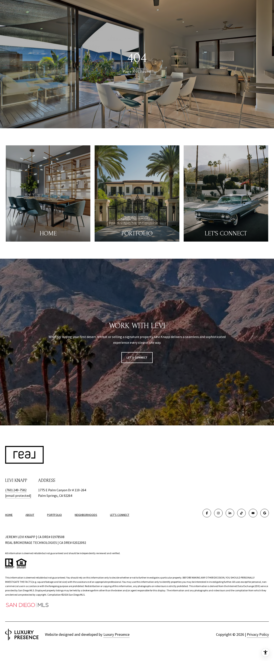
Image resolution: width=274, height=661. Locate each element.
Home (9, 515)
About (29, 515)
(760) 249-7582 (16, 490)
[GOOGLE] (264, 513)
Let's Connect (119, 514)
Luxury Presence (116, 634)
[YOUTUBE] (253, 513)
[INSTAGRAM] (218, 513)
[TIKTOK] (241, 513)
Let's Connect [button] (137, 357)
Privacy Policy (258, 634)
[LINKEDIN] (230, 513)
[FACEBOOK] (207, 513)
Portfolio (54, 515)
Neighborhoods (86, 515)
